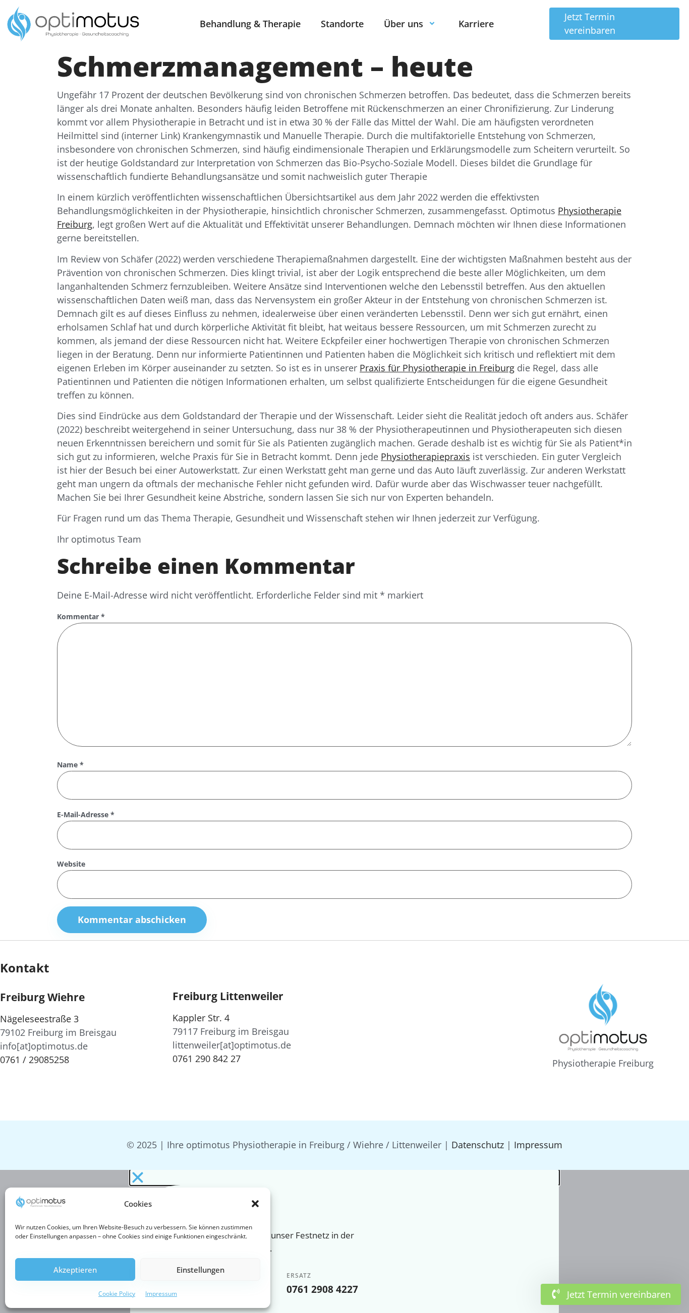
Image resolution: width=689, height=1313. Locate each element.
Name (70, 765)
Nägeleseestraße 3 (39, 1019)
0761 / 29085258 (34, 1060)
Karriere (476, 24)
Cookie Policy (116, 1293)
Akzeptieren (75, 1270)
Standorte (342, 24)
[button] (255, 1204)
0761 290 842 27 (207, 1059)
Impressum (161, 1293)
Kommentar (81, 617)
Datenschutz (477, 1145)
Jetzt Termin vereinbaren (589, 23)
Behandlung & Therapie (250, 24)
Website (71, 864)
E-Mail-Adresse (85, 815)
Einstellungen (200, 1270)
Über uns (403, 24)
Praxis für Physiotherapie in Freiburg (437, 368)
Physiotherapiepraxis (425, 456)
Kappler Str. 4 (201, 1018)
